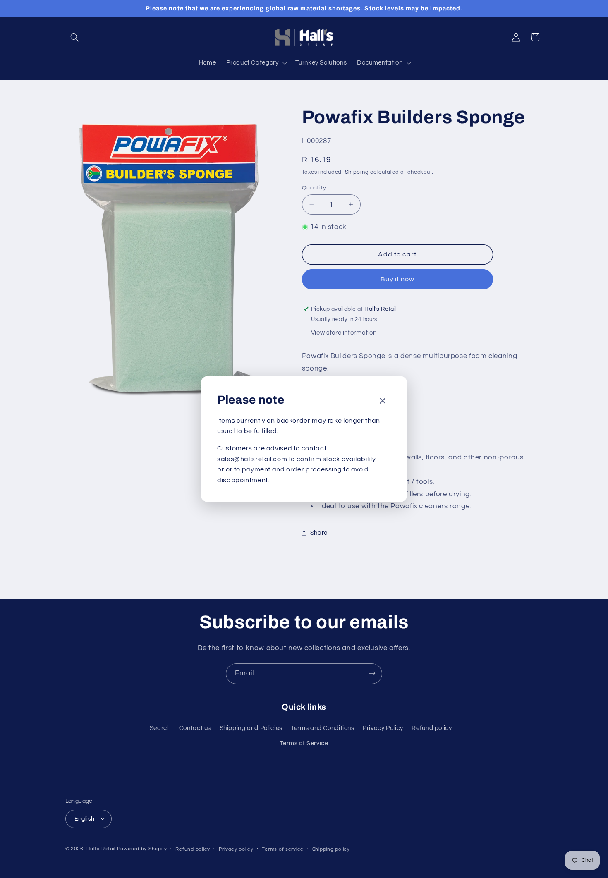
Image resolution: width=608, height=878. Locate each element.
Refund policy (432, 728)
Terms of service (283, 849)
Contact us (195, 728)
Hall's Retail (100, 848)
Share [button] (319, 533)
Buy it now (398, 279)
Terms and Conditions (322, 728)
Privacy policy (236, 849)
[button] (74, 37)
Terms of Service (304, 743)
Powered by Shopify (142, 848)
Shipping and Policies (251, 728)
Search (160, 728)
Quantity (314, 187)
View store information (344, 333)
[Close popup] (382, 401)
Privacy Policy (383, 728)
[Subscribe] (372, 673)
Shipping (357, 172)
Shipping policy (331, 849)
